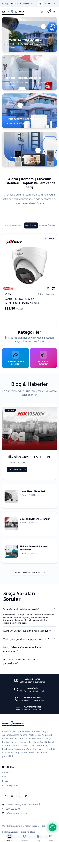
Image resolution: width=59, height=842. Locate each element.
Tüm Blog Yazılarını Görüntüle (27, 572)
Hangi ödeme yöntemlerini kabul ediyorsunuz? (22, 649)
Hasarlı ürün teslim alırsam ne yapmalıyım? (20, 661)
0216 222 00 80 (26, 3)
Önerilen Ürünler (47, 225)
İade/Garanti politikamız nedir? (21, 609)
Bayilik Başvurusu (10, 785)
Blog (4, 776)
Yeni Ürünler (31, 225)
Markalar (6, 772)
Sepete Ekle (31, 316)
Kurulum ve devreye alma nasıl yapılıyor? (27, 630)
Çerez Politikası (28, 832)
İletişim (5, 781)
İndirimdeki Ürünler (13, 225)
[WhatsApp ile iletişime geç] (52, 827)
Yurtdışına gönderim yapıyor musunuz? (26, 639)
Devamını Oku (19, 469)
